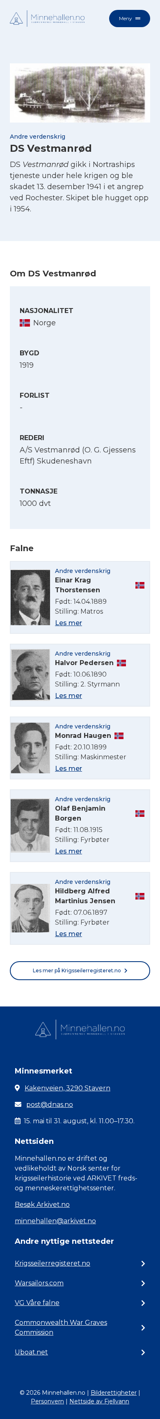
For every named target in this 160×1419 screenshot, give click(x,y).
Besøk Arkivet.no (42, 1204)
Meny (125, 18)
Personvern (47, 1401)
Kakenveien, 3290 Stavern (67, 1088)
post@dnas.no (49, 1104)
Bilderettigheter (114, 1392)
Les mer (68, 623)
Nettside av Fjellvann (99, 1401)
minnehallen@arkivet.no (55, 1221)
